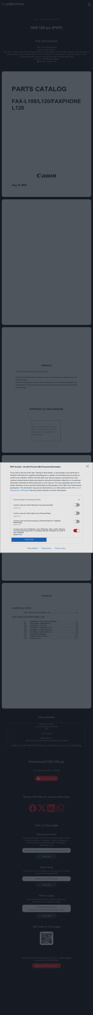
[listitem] (46, 499)
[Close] (88, 467)
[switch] (76, 505)
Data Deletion (33, 548)
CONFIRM (29, 540)
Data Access (46, 548)
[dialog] (46, 507)
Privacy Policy (60, 548)
